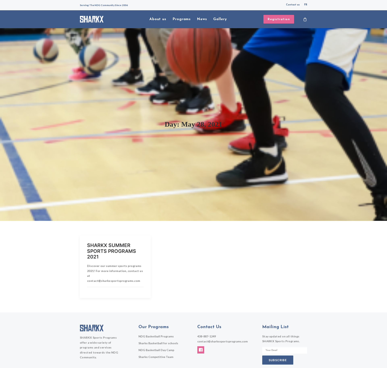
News (202, 19)
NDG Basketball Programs (156, 336)
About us (157, 19)
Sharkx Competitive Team (155, 357)
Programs (182, 19)
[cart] (305, 19)
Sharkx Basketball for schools (158, 343)
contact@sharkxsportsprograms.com (222, 341)
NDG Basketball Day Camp (156, 350)
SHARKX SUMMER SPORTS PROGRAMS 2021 (111, 251)
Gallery (220, 19)
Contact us (293, 5)
